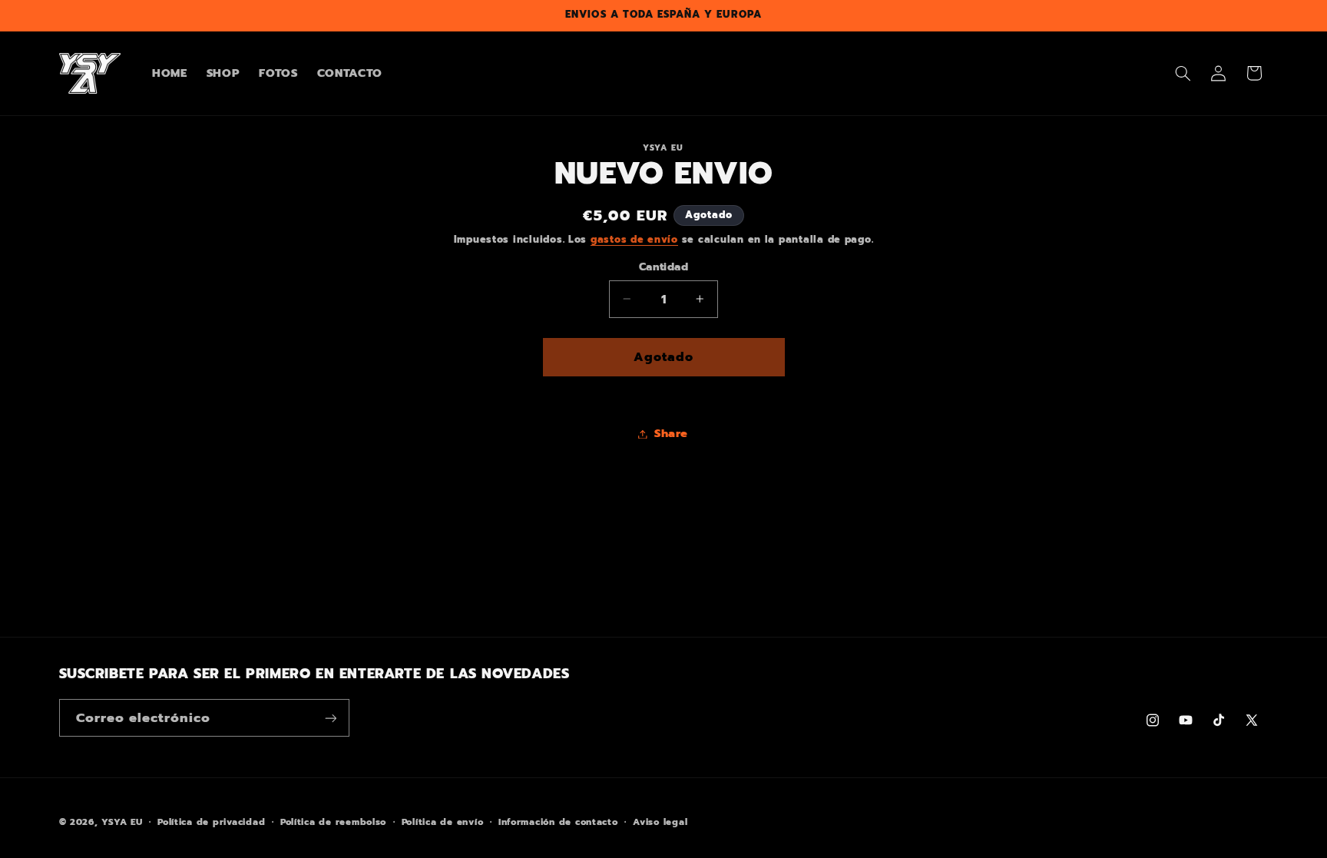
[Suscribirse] (330, 718)
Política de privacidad (211, 822)
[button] (1182, 73)
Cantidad (663, 267)
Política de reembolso (333, 822)
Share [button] (671, 433)
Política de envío (443, 822)
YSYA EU (121, 822)
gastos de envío (634, 239)
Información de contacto (558, 822)
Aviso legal (660, 822)
